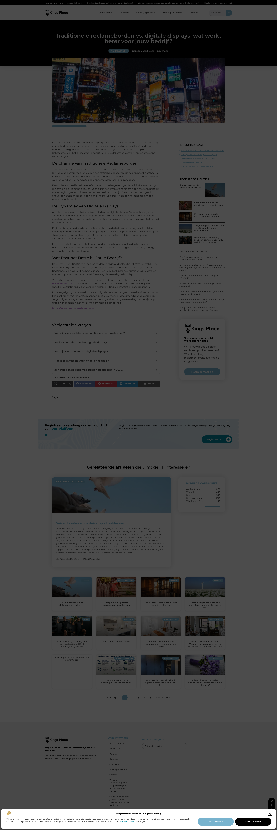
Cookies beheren (253, 821)
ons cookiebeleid (127, 821)
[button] (269, 813)
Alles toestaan (216, 821)
